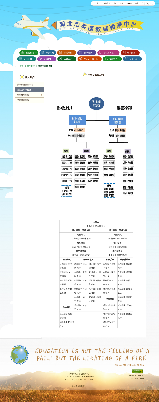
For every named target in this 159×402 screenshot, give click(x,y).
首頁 (115, 3)
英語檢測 (28, 59)
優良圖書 (131, 52)
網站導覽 (107, 3)
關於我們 (30, 52)
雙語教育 (113, 59)
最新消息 (50, 52)
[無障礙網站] (137, 373)
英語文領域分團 (24, 90)
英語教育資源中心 (25, 84)
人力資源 (68, 59)
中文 (121, 3)
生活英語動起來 (91, 59)
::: (93, 3)
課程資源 (68, 52)
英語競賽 (48, 59)
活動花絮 (134, 59)
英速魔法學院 (23, 100)
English (129, 3)
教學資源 (88, 52)
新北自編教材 (110, 52)
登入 (98, 3)
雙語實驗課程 (23, 95)
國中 (136, 3)
